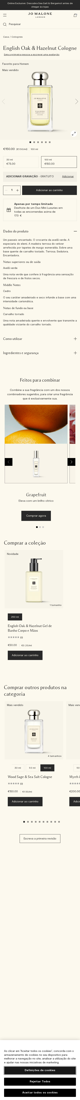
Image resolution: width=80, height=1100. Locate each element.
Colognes (17, 36)
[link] (36, 465)
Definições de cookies (40, 1070)
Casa (6, 36)
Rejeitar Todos (40, 1081)
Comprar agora (36, 516)
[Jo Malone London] (40, 15)
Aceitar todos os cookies (40, 1092)
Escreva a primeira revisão (40, 838)
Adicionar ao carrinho (49, 190)
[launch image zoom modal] (74, 134)
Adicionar (68, 176)
